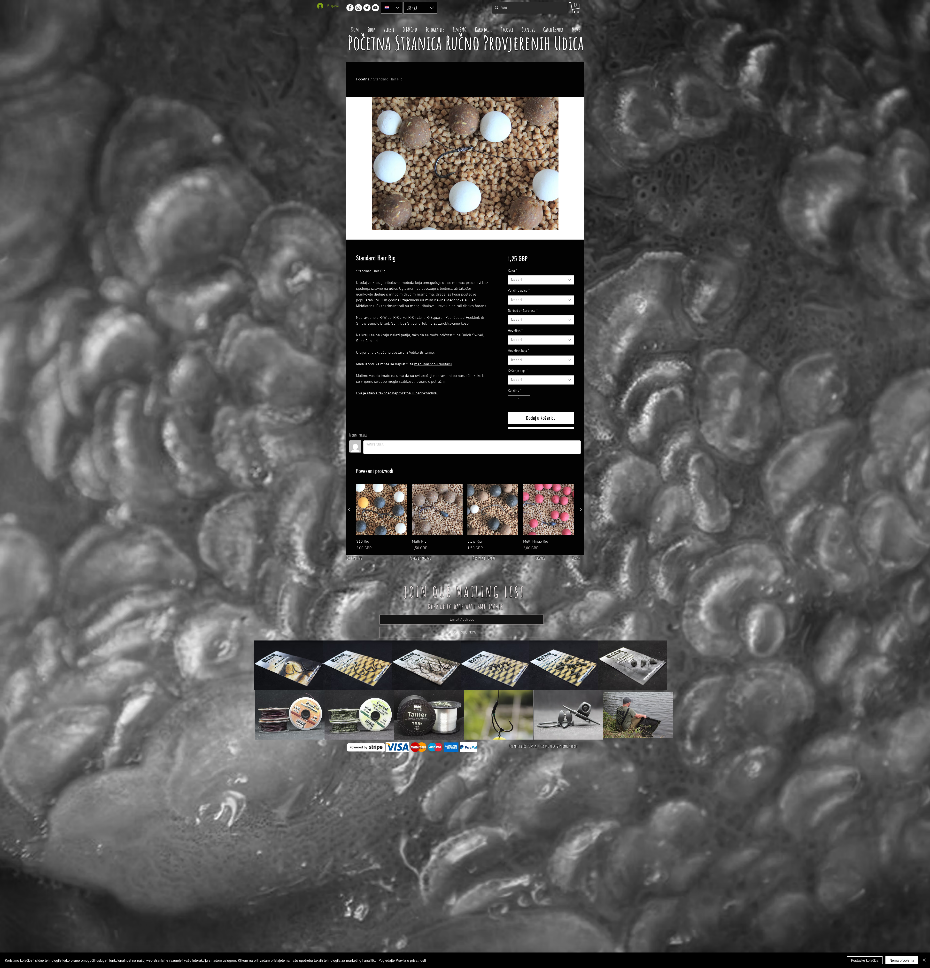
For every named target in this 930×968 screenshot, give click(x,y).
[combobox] (541, 280)
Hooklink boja (518, 351)
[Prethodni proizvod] (349, 509)
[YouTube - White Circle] (375, 7)
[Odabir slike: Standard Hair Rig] (462, 236)
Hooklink (515, 331)
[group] (465, 517)
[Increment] (526, 400)
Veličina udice (519, 291)
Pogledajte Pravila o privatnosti (402, 960)
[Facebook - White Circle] (350, 7)
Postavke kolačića (864, 960)
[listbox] (420, 8)
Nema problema (902, 960)
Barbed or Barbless (523, 311)
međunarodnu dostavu (433, 364)
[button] (420, 8)
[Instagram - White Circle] (358, 7)
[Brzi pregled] (381, 509)
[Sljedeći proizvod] (581, 509)
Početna (362, 79)
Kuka (512, 271)
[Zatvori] (924, 960)
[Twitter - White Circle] (367, 7)
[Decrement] (512, 400)
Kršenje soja (518, 371)
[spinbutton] (519, 400)
